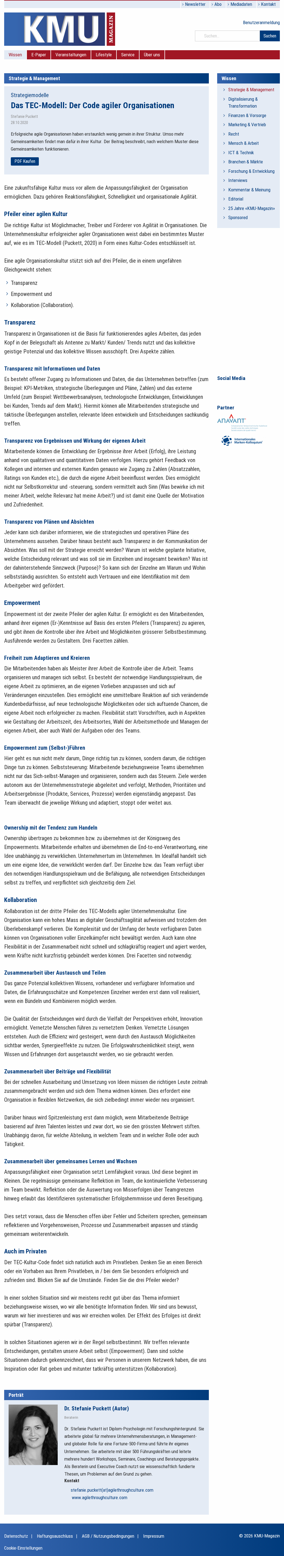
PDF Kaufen (24, 161)
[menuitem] (15, 54)
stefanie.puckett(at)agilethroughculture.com (112, 1490)
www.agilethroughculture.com (99, 1497)
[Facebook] (221, 388)
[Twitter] (256, 388)
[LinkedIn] (233, 388)
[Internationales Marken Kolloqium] (242, 440)
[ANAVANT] (242, 422)
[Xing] (244, 388)
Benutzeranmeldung (261, 22)
